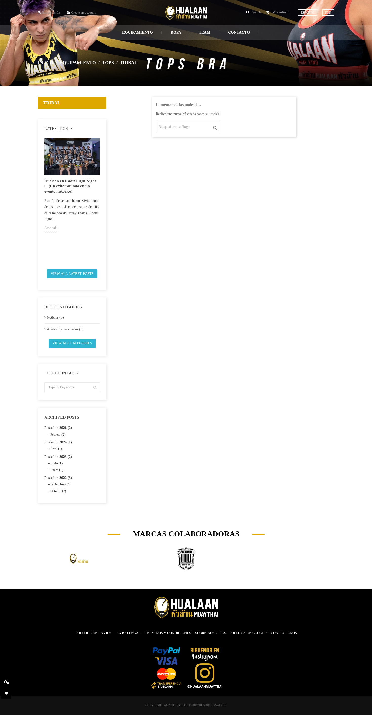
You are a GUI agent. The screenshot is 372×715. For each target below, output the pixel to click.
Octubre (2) (58, 491)
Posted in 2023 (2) (58, 457)
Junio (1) (56, 463)
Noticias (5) (55, 317)
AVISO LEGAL (129, 633)
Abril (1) (56, 449)
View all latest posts (72, 274)
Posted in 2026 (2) (58, 428)
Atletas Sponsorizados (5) (65, 329)
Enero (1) (56, 470)
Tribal (51, 102)
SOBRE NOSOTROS (210, 633)
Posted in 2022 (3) (58, 478)
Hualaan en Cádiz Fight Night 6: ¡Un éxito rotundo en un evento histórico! (70, 186)
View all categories (72, 343)
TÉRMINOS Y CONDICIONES (168, 633)
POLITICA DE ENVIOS (94, 633)
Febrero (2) (57, 434)
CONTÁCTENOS (284, 633)
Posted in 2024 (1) (58, 442)
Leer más (50, 228)
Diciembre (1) (59, 484)
